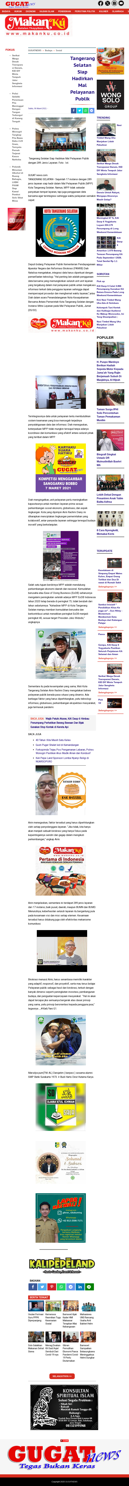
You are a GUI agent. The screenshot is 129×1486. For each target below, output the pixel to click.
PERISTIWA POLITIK (85, 11)
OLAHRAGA (118, 11)
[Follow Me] (107, 5)
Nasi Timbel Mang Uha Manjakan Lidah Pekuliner (109, 324)
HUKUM (18, 11)
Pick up (101, 281)
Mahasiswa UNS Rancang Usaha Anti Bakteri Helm (87, 1319)
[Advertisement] (64, 1464)
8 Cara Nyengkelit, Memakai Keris (107, 532)
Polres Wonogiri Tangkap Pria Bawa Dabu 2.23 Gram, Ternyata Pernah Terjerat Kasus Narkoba (17, 144)
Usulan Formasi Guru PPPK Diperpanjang (35, 1317)
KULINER (103, 11)
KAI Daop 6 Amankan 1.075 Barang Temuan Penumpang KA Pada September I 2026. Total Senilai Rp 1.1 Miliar (110, 251)
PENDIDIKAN (64, 11)
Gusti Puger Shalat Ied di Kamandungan (57, 744)
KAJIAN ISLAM (47, 11)
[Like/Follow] (101, 5)
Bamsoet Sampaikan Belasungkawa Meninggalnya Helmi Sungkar (87, 1351)
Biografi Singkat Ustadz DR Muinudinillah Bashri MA (109, 459)
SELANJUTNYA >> (62, 1376)
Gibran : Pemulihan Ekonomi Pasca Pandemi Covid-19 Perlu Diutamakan (71, 1353)
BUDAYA (6, 11)
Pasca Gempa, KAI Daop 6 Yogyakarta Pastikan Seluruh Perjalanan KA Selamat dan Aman (110, 644)
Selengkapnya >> (107, 586)
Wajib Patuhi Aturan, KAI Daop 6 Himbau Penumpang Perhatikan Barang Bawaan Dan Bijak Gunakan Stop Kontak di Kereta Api (60, 723)
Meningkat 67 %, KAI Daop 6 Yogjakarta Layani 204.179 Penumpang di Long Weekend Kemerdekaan (109, 225)
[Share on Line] (89, 1286)
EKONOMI (31, 11)
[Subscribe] (121, 5)
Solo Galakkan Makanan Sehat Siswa (36, 1348)
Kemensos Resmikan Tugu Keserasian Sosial (53, 1319)
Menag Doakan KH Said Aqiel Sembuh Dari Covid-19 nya (52, 1350)
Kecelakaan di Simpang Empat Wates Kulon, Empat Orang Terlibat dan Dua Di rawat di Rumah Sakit (110, 576)
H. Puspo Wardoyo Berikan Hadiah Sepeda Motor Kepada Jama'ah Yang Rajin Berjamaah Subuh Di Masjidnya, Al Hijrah (110, 371)
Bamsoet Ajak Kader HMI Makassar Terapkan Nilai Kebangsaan (70, 1320)
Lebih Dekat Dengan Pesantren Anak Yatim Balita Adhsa (110, 498)
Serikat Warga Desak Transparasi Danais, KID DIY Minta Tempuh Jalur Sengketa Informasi (17, 71)
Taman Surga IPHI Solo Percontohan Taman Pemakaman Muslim (108, 414)
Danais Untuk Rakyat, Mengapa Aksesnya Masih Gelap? (108, 196)
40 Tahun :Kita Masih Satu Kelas (53, 740)
